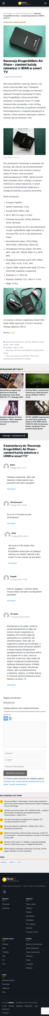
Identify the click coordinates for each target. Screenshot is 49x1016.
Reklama (29, 968)
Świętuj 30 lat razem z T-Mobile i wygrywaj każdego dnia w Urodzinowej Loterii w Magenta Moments (25, 843)
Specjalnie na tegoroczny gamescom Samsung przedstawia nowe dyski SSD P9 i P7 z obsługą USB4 (11, 393)
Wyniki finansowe (32, 948)
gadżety (9, 347)
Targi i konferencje (33, 952)
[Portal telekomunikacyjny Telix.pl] (24, 3)
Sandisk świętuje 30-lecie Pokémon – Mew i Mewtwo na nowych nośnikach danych (11, 420)
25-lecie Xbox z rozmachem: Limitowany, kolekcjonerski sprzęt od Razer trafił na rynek (37, 393)
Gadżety (35, 342)
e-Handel (29, 964)
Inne (4, 975)
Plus (3, 956)
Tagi (36, 1006)
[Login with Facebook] (6, 718)
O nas (4, 1006)
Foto (3, 992)
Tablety (29, 912)
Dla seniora (30, 916)
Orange (5, 944)
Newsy (41, 342)
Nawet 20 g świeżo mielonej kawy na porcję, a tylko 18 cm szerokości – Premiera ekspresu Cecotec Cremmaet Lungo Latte (26, 835)
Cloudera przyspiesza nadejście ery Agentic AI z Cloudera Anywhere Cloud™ (23, 820)
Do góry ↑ (6, 1013)
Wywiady (29, 956)
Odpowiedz (11, 489)
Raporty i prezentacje (34, 944)
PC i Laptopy (31, 924)
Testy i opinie (14, 345)
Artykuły (28, 342)
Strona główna (8, 13)
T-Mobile (5, 952)
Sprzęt (5, 345)
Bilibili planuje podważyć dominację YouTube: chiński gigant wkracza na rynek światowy (25, 850)
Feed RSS (5, 1009)
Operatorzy (8, 939)
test (21, 347)
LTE (3, 964)
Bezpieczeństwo (8, 980)
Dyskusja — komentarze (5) (14, 436)
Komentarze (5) (9, 702)
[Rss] (4, 892)
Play (3, 948)
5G (3, 960)
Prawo (28, 960)
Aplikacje (5, 988)
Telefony (29, 908)
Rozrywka (6, 984)
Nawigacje (30, 920)
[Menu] (3, 3)
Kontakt (11, 1006)
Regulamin (28, 1006)
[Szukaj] (45, 3)
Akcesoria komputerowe (23, 13)
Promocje (5, 904)
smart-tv (16, 347)
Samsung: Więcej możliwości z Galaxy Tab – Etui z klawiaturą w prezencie (24, 827)
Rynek (29, 939)
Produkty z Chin (32, 932)
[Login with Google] (10, 718)
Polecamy (6, 908)
